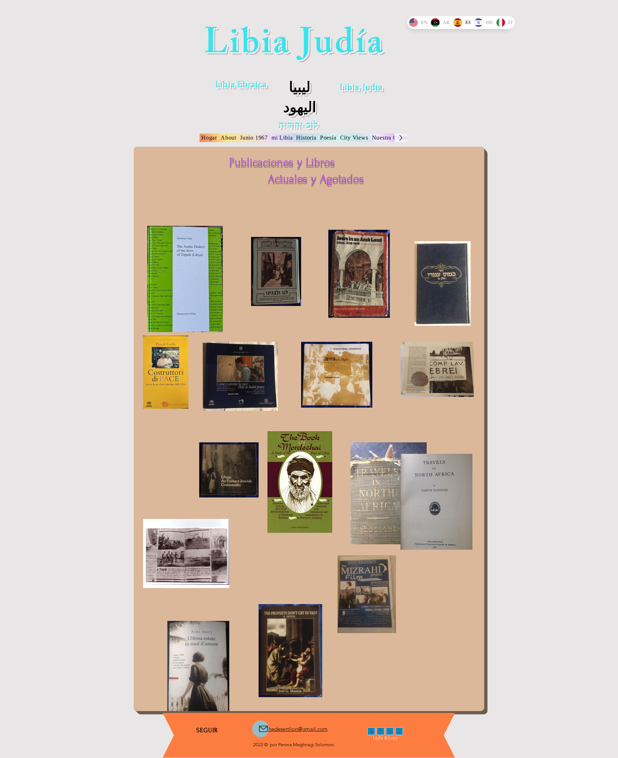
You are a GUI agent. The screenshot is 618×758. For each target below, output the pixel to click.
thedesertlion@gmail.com (297, 728)
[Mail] (260, 728)
